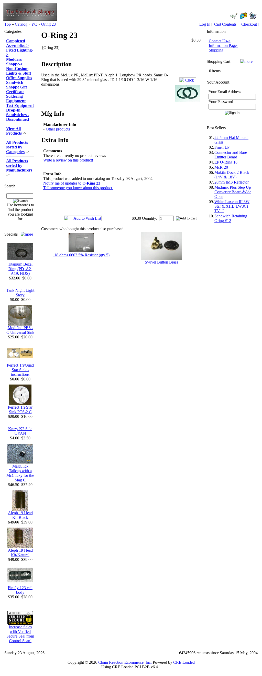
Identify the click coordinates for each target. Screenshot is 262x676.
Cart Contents (225, 24)
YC (34, 24)
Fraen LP (222, 147)
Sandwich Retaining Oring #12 (230, 218)
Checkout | (250, 24)
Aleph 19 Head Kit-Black (20, 515)
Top (7, 24)
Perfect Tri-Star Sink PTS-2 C (20, 409)
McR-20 (221, 167)
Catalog (21, 24)
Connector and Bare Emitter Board (230, 154)
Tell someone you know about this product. (78, 188)
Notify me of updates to (71, 183)
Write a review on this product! (68, 160)
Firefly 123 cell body (20, 590)
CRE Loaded (184, 662)
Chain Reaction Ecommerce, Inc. (125, 662)
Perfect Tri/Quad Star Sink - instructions (20, 370)
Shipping (216, 50)
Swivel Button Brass (161, 262)
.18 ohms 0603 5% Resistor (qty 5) (81, 255)
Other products (58, 129)
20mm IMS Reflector (231, 182)
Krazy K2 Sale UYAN (20, 431)
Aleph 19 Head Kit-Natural (20, 552)
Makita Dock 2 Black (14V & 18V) (231, 174)
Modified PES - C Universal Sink (20, 330)
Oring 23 (48, 24)
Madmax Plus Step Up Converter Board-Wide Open (232, 192)
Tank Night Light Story (20, 292)
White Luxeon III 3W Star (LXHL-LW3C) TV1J (231, 206)
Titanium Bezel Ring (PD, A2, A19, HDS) (20, 269)
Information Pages (223, 45)
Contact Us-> (220, 41)
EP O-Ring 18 (225, 162)
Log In (204, 24)
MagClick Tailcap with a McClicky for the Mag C (20, 473)
